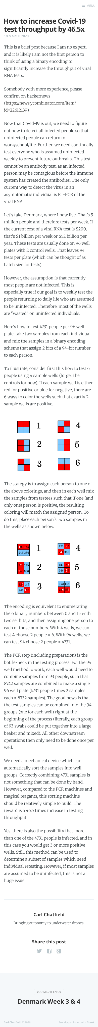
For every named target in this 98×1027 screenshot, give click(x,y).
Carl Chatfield (49, 915)
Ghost (90, 1022)
